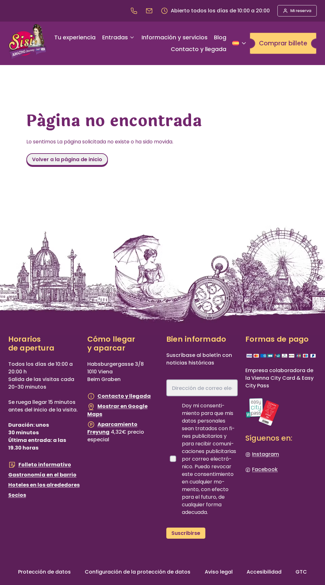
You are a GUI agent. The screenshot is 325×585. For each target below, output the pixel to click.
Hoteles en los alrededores (44, 485)
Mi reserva (300, 10)
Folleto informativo (44, 464)
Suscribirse (185, 533)
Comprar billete (283, 43)
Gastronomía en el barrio (42, 474)
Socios (17, 495)
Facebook (265, 469)
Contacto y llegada (124, 396)
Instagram (265, 454)
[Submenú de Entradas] (132, 37)
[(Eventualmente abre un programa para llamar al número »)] (134, 11)
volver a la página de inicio (67, 159)
